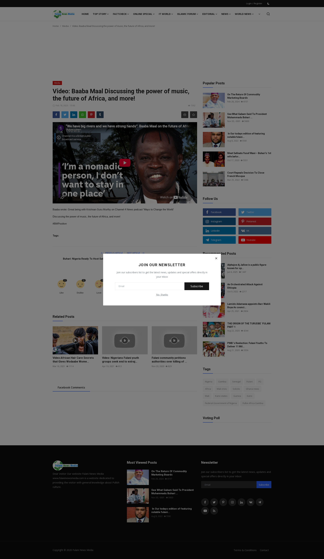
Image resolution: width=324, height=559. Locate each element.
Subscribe (197, 286)
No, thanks (162, 294)
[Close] (216, 258)
